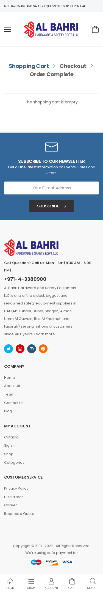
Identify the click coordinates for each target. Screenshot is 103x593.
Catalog (11, 437)
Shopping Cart (29, 66)
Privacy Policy (16, 488)
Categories (14, 462)
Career (10, 505)
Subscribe (48, 206)
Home (9, 377)
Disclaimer (13, 496)
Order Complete (52, 74)
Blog (8, 411)
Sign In (10, 445)
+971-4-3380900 (25, 279)
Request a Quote (19, 513)
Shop (8, 454)
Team (9, 394)
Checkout (73, 66)
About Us (12, 385)
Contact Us (14, 402)
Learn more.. (45, 334)
